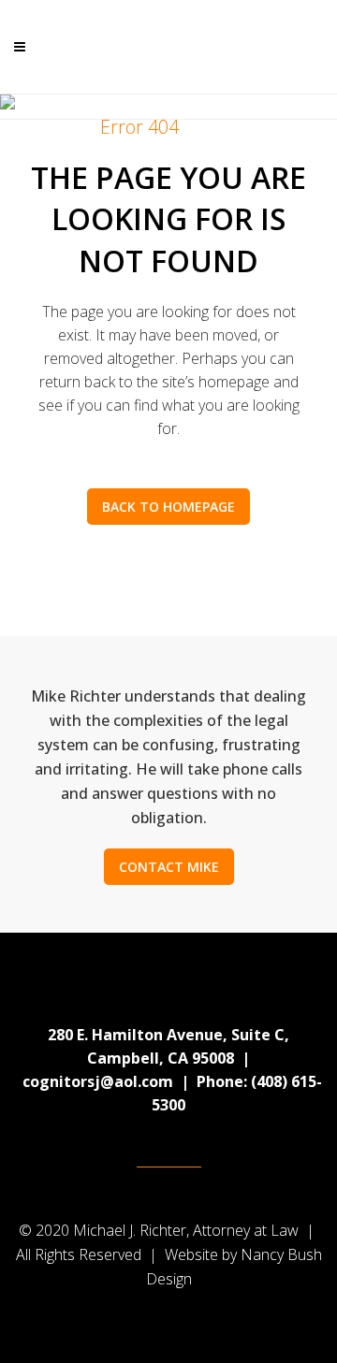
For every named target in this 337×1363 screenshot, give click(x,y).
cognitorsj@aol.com (97, 1081)
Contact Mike (169, 867)
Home (54, 126)
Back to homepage (168, 506)
